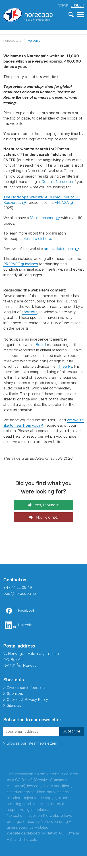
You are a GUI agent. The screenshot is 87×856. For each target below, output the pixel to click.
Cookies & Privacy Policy (27, 699)
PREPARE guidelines (20, 264)
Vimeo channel (42, 217)
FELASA (62, 202)
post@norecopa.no (19, 593)
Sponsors (15, 693)
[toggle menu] (80, 14)
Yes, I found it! (46, 505)
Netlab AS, (55, 833)
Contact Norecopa (57, 181)
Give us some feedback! (27, 687)
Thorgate (29, 839)
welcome (34, 40)
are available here (59, 248)
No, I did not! (46, 517)
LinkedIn (25, 625)
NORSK (63, 5)
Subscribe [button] (71, 731)
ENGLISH (77, 5)
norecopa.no (12, 40)
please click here (36, 238)
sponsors (29, 312)
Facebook (26, 610)
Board (41, 344)
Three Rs (64, 366)
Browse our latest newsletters (32, 743)
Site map (14, 705)
